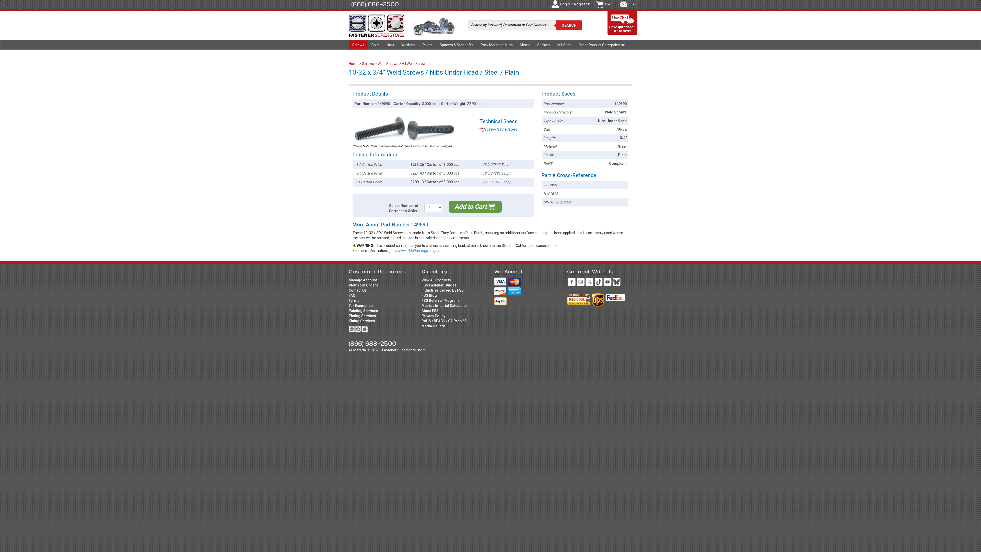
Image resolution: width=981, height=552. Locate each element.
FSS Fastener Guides (439, 285)
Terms (354, 300)
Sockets (543, 45)
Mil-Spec (564, 45)
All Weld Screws (414, 64)
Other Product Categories (600, 45)
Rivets (428, 45)
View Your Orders (363, 285)
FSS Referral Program (440, 300)
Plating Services (362, 316)
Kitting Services (362, 321)
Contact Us (358, 290)
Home (354, 64)
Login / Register (575, 4)
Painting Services (363, 311)
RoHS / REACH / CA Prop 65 (444, 321)
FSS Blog (429, 295)
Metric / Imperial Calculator (444, 306)
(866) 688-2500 (375, 4)
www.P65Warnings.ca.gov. (419, 251)
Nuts (390, 45)
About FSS (430, 311)
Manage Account (363, 280)
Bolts (375, 45)
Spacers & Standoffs (456, 45)
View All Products (436, 280)
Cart (608, 4)
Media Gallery (433, 326)
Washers (408, 45)
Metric (525, 45)
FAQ (352, 295)
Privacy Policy (433, 316)
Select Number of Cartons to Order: (404, 208)
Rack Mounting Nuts (497, 45)
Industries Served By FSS (443, 290)
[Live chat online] (622, 23)
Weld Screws (388, 64)
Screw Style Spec (501, 129)
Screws (358, 45)
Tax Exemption (361, 306)
